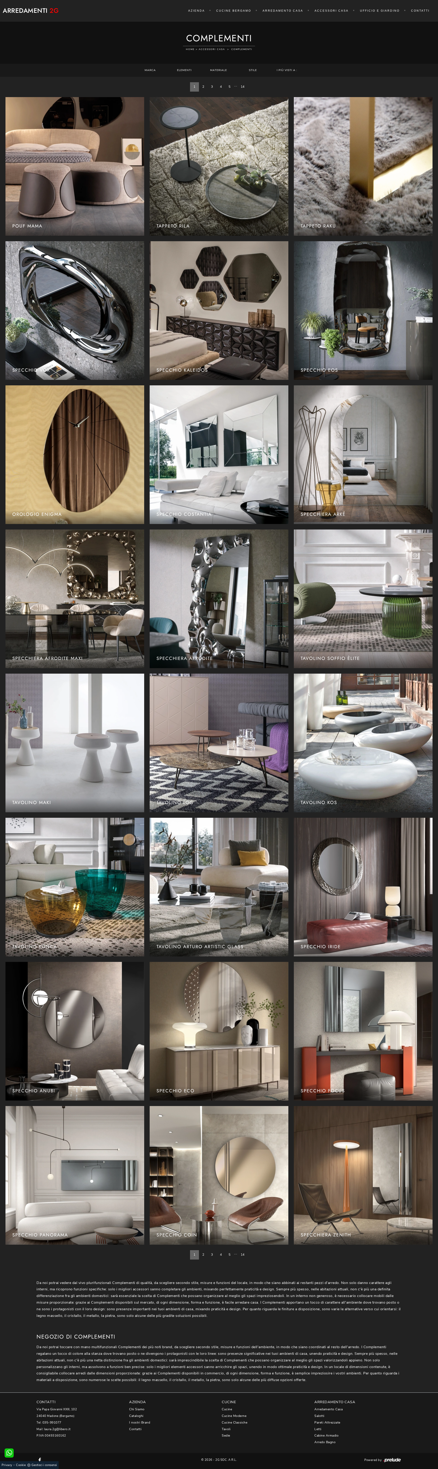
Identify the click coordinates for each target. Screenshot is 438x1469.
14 (243, 87)
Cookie (21, 1465)
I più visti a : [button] (287, 70)
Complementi (241, 49)
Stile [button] (253, 70)
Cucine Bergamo (233, 10)
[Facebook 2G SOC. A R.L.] (39, 1460)
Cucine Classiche (234, 1422)
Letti (317, 1429)
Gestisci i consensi (44, 1465)
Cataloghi (136, 1416)
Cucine (227, 1409)
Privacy (7, 1465)
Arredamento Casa (283, 10)
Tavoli (226, 1429)
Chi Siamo (137, 1409)
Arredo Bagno (325, 1442)
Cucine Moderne (234, 1416)
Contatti (420, 10)
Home (190, 49)
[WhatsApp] (9, 1453)
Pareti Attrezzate (327, 1422)
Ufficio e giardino (380, 10)
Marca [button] (150, 70)
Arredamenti (31, 10)
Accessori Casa (332, 10)
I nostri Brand (139, 1422)
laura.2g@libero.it (57, 1429)
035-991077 (51, 1422)
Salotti (319, 1416)
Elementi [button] (184, 70)
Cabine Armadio (326, 1435)
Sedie (226, 1435)
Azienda (196, 10)
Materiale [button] (218, 70)
